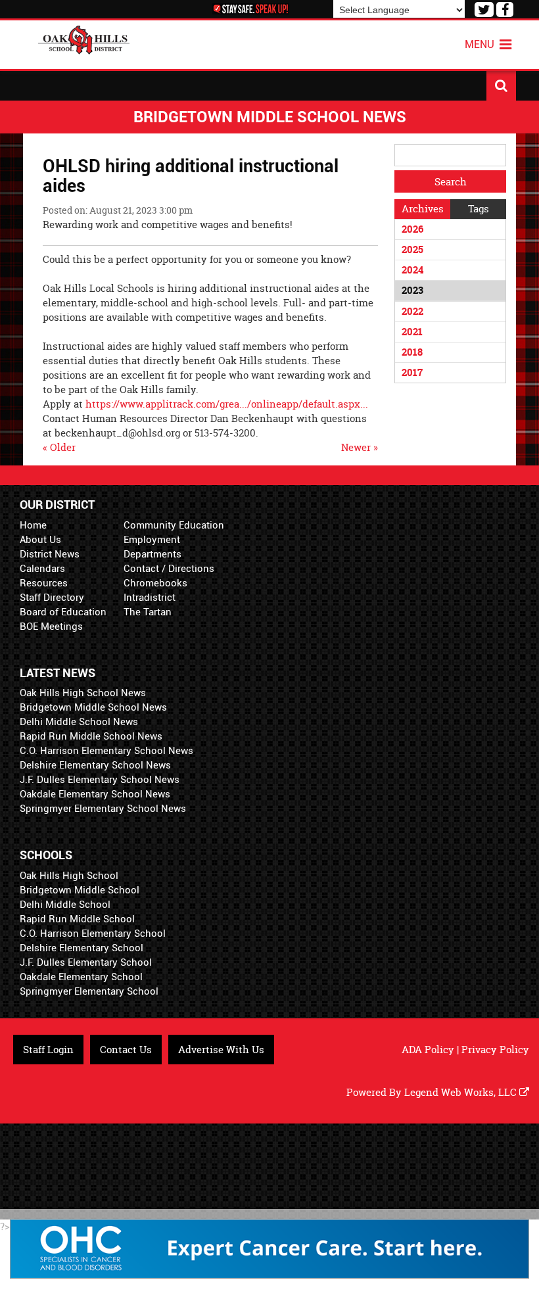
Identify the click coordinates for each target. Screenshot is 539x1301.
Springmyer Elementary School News (103, 809)
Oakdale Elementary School (81, 977)
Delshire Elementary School (81, 948)
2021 (412, 332)
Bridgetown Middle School (79, 890)
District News (50, 554)
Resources (44, 583)
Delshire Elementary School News (95, 765)
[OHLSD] (84, 38)
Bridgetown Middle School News (93, 707)
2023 (412, 290)
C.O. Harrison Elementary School (93, 933)
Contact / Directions (169, 569)
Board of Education (63, 612)
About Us (40, 540)
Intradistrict (150, 597)
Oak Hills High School (69, 876)
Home (33, 525)
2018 (412, 352)
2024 (412, 270)
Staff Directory (52, 597)
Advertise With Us (221, 1049)
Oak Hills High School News (83, 693)
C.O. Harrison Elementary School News (106, 751)
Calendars (42, 569)
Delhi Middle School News (79, 722)
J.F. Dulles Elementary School (86, 962)
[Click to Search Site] (501, 86)
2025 (412, 249)
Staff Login (48, 1049)
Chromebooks (155, 583)
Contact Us (126, 1049)
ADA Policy (428, 1049)
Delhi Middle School (65, 905)
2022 (412, 311)
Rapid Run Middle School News (91, 736)
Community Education (174, 525)
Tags (478, 209)
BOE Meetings (51, 626)
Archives (423, 209)
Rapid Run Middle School (77, 919)
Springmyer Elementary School (89, 991)
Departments (152, 554)
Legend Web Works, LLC (461, 1092)
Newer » (359, 447)
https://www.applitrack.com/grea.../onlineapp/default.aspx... (226, 404)
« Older (59, 447)
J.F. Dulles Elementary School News (99, 780)
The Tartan (148, 612)
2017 (412, 372)
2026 (412, 229)
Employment (152, 540)
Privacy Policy (495, 1049)
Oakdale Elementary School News (95, 794)
